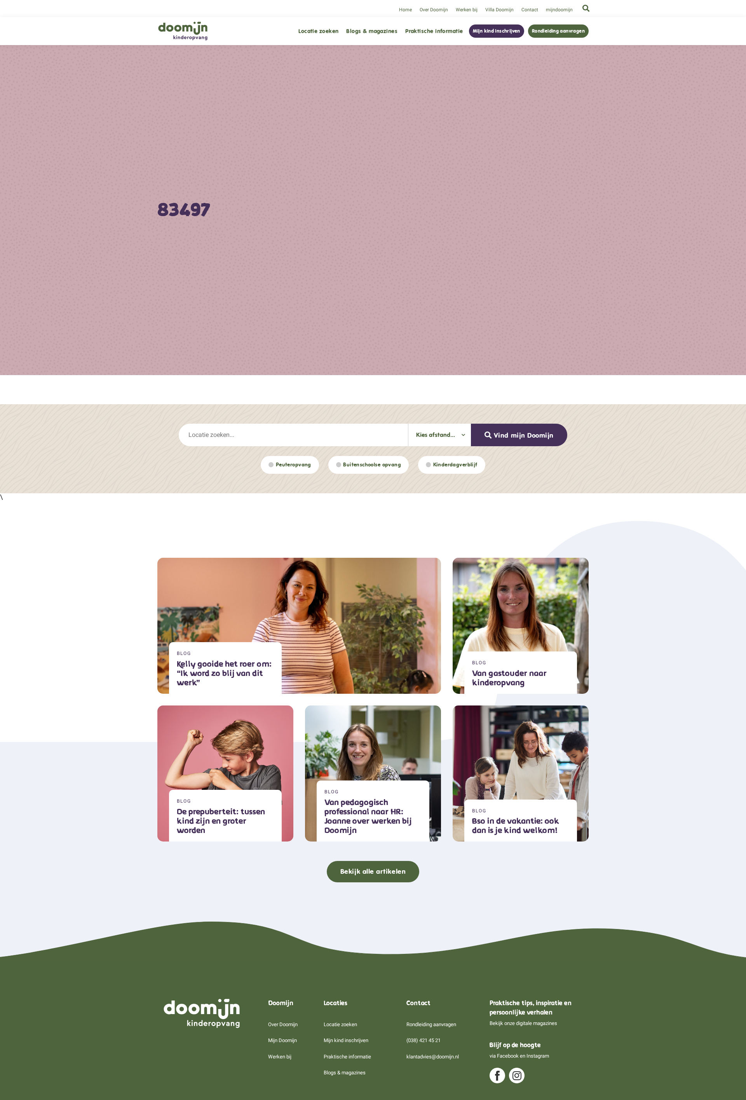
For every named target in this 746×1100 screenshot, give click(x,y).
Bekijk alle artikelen (373, 871)
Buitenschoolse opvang (372, 464)
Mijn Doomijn (282, 1040)
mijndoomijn (559, 9)
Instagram (537, 1056)
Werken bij (467, 9)
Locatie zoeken (318, 31)
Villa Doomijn (499, 9)
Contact (529, 9)
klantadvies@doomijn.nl (432, 1057)
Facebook (508, 1056)
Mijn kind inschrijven (496, 31)
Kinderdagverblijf (455, 464)
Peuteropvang (293, 464)
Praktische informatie (434, 31)
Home (405, 9)
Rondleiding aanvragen (558, 31)
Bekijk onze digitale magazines (523, 1023)
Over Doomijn (434, 9)
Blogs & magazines (371, 31)
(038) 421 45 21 (423, 1040)
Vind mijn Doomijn (524, 435)
